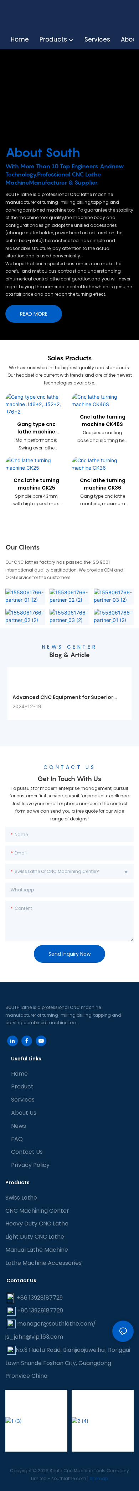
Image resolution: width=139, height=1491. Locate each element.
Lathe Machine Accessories (43, 1263)
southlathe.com (68, 1478)
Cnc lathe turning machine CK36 (102, 484)
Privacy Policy (30, 1165)
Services (23, 1100)
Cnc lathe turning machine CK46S (102, 420)
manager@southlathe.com (55, 1324)
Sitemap (98, 1478)
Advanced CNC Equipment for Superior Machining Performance (62, 697)
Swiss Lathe (21, 1198)
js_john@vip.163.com (34, 1337)
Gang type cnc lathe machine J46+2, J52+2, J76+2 (36, 428)
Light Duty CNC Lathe (34, 1237)
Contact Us (27, 1152)
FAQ (17, 1139)
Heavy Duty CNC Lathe (36, 1223)
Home (19, 1074)
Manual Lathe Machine (36, 1250)
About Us (23, 1113)
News (18, 1126)
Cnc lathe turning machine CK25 (36, 484)
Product (22, 1086)
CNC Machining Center (37, 1211)
